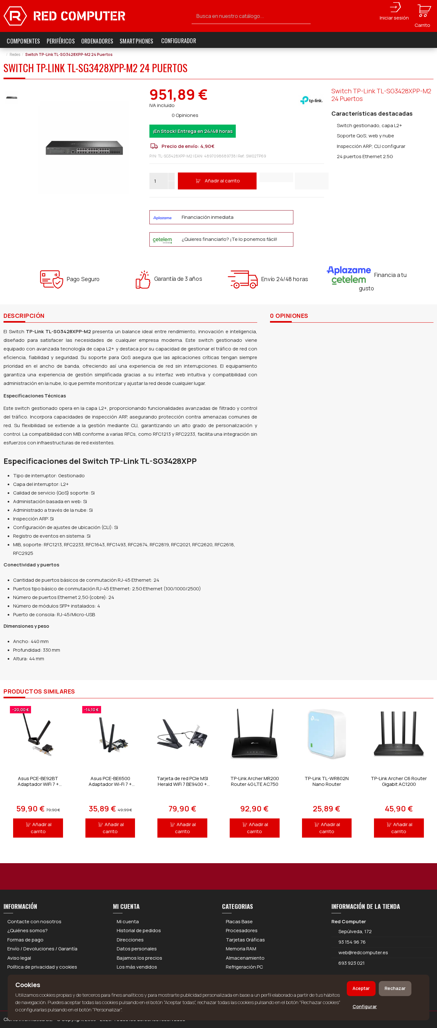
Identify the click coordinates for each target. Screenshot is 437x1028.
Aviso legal (19, 958)
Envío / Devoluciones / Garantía (42, 948)
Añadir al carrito (222, 180)
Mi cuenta (128, 921)
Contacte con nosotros (34, 921)
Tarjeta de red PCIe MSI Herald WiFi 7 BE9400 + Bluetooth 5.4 (182, 784)
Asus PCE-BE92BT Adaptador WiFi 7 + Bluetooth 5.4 (38, 784)
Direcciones (130, 939)
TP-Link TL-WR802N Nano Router (327, 781)
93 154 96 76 (352, 942)
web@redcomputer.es (363, 952)
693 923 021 (351, 963)
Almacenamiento (245, 958)
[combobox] (251, 16)
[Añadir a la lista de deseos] (276, 177)
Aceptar (361, 988)
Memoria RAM (241, 948)
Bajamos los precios (139, 958)
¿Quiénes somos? (27, 930)
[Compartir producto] (312, 181)
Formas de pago (25, 939)
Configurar (365, 1006)
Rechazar (395, 988)
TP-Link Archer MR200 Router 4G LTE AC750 (254, 781)
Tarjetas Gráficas (245, 939)
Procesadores (242, 930)
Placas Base (239, 921)
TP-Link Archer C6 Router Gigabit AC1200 (399, 781)
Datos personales (137, 948)
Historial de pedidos (139, 930)
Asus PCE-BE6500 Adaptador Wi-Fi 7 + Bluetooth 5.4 (110, 784)
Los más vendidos (137, 966)
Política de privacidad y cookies (42, 966)
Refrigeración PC (244, 966)
